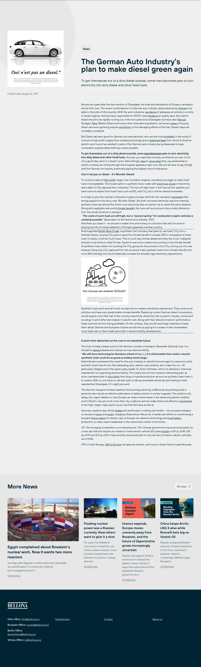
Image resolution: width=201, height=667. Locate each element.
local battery (174, 418)
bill (190, 164)
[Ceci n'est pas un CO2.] (137, 281)
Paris (94, 123)
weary (174, 123)
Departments (62, 619)
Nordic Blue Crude (109, 231)
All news (181, 486)
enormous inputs (166, 183)
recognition (125, 127)
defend (97, 350)
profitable (169, 136)
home (98, 414)
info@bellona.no (30, 619)
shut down (114, 376)
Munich (182, 119)
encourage (155, 161)
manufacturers (153, 153)
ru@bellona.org (32, 640)
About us (157, 619)
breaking (153, 115)
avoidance (150, 112)
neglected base (157, 140)
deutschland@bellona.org (22, 634)
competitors (185, 401)
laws (143, 161)
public (110, 414)
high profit (109, 180)
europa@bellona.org (37, 624)
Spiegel (182, 108)
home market (98, 418)
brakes (118, 410)
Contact (108, 619)
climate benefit (125, 208)
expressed (177, 196)
